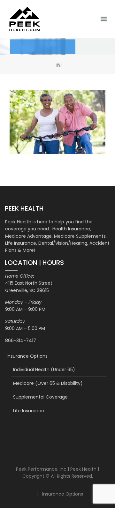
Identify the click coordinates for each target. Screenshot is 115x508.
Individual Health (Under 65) (44, 369)
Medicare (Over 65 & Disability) (48, 383)
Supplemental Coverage (40, 397)
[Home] (57, 65)
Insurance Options (27, 356)
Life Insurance (28, 410)
